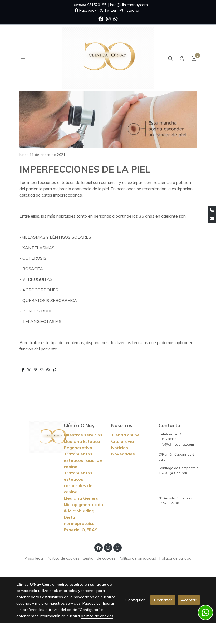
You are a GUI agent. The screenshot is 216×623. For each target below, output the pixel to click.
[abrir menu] (22, 58)
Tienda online (125, 435)
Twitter (109, 10)
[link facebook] (100, 18)
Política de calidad (175, 558)
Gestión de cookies (98, 558)
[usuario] (181, 58)
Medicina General (82, 498)
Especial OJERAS (81, 529)
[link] (108, 58)
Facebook (87, 10)
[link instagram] (108, 18)
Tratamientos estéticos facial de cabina (83, 460)
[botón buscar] (170, 58)
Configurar (135, 599)
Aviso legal (34, 558)
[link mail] (212, 218)
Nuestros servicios (83, 435)
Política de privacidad (137, 558)
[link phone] (212, 210)
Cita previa (122, 441)
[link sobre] (37, 437)
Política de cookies (63, 558)
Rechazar (163, 599)
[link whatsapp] (115, 18)
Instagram (132, 10)
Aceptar (188, 599)
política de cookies (97, 616)
